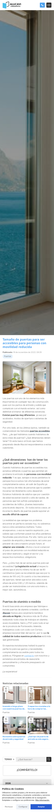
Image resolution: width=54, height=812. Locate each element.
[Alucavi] (12, 5)
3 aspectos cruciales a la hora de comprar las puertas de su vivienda (39, 707)
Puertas (7, 356)
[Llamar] (42, 5)
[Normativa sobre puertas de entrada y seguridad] (14, 725)
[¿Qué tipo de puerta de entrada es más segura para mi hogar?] (39, 725)
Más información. (42, 800)
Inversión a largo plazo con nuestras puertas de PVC (13, 707)
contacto (29, 655)
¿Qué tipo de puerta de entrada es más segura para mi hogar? (38, 737)
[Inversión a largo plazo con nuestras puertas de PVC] (14, 695)
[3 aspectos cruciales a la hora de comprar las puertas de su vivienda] (39, 695)
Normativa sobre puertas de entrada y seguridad (14, 737)
